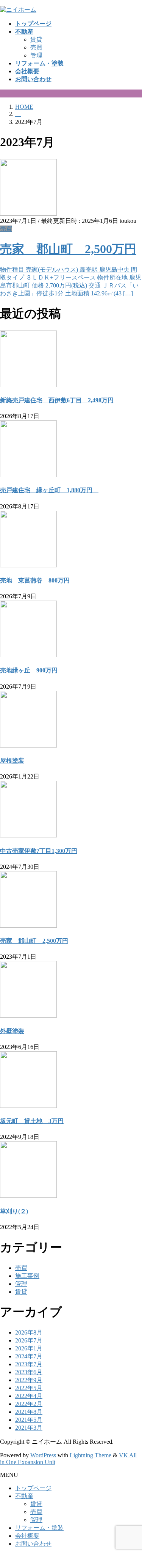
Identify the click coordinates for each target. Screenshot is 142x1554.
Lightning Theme (90, 1455)
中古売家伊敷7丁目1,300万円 (38, 851)
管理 (36, 55)
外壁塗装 (12, 1031)
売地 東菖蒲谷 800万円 (35, 580)
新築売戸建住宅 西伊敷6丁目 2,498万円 (57, 400)
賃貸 (36, 39)
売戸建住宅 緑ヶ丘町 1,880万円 (49, 490)
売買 (36, 47)
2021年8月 (28, 1412)
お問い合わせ (33, 1543)
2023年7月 (28, 1364)
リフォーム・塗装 (39, 1528)
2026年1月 (28, 1348)
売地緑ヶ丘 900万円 (29, 670)
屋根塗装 (12, 760)
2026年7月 (28, 1340)
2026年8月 (28, 1332)
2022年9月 (28, 1380)
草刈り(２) (14, 1211)
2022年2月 (28, 1404)
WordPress (43, 1455)
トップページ (33, 1488)
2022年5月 (28, 1388)
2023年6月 (28, 1372)
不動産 (24, 1496)
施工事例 (27, 1276)
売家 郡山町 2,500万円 (68, 249)
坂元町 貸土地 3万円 (32, 1121)
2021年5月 (28, 1420)
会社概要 (27, 1535)
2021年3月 (28, 1427)
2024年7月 (28, 1356)
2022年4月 (28, 1396)
